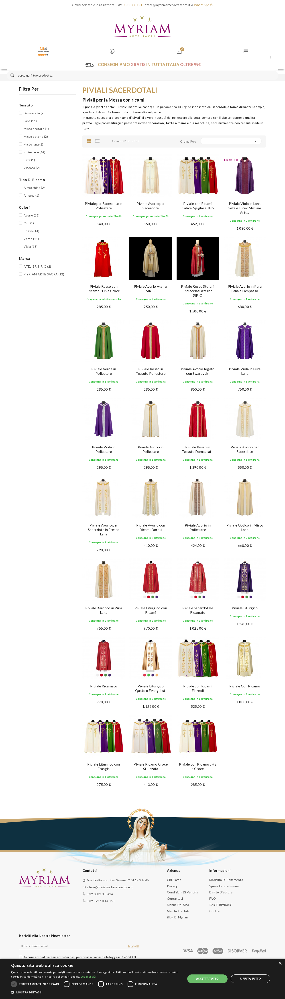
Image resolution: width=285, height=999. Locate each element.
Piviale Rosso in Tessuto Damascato (198, 449)
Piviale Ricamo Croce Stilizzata (151, 766)
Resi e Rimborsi (220, 905)
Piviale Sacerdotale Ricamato (197, 610)
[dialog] (142, 979)
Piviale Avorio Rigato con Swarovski (197, 371)
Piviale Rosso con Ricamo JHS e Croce (104, 288)
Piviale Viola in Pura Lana (245, 371)
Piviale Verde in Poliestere (103, 371)
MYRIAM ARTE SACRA (44, 274)
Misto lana (33, 144)
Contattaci (175, 898)
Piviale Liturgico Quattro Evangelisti (151, 688)
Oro (29, 223)
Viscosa (32, 168)
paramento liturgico (175, 107)
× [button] (280, 963)
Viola (30, 246)
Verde (31, 239)
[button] (96, 992)
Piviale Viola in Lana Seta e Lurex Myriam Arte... (244, 207)
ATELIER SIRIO (37, 266)
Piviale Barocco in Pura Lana (103, 610)
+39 (129, 5)
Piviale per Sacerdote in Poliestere (103, 205)
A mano (31, 195)
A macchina (35, 187)
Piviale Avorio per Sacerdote (150, 205)
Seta (29, 160)
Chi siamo (174, 880)
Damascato (34, 113)
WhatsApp (202, 5)
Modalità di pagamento (226, 880)
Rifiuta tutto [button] (250, 978)
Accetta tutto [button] (207, 978)
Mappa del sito (178, 905)
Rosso (31, 231)
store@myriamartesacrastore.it (110, 887)
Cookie (214, 911)
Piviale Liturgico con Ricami (150, 610)
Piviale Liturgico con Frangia (103, 766)
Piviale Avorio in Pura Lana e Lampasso (245, 288)
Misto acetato (36, 129)
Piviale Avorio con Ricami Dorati (150, 527)
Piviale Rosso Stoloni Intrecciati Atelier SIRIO (197, 290)
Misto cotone (36, 136)
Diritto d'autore (221, 892)
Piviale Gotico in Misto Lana (244, 527)
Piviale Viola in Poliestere (104, 449)
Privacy (172, 886)
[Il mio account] (113, 51)
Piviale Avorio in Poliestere (151, 449)
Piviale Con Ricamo (244, 686)
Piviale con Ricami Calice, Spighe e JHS (198, 205)
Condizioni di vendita (182, 892)
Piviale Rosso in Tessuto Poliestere (150, 371)
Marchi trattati (178, 911)
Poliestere (34, 152)
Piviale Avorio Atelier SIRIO (151, 288)
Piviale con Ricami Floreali (197, 688)
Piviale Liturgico (245, 608)
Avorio (31, 215)
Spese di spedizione (224, 886)
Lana (30, 121)
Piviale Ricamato (103, 686)
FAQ (212, 898)
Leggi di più (88, 976)
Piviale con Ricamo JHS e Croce (197, 766)
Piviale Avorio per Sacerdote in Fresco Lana (104, 529)
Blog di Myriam (178, 917)
